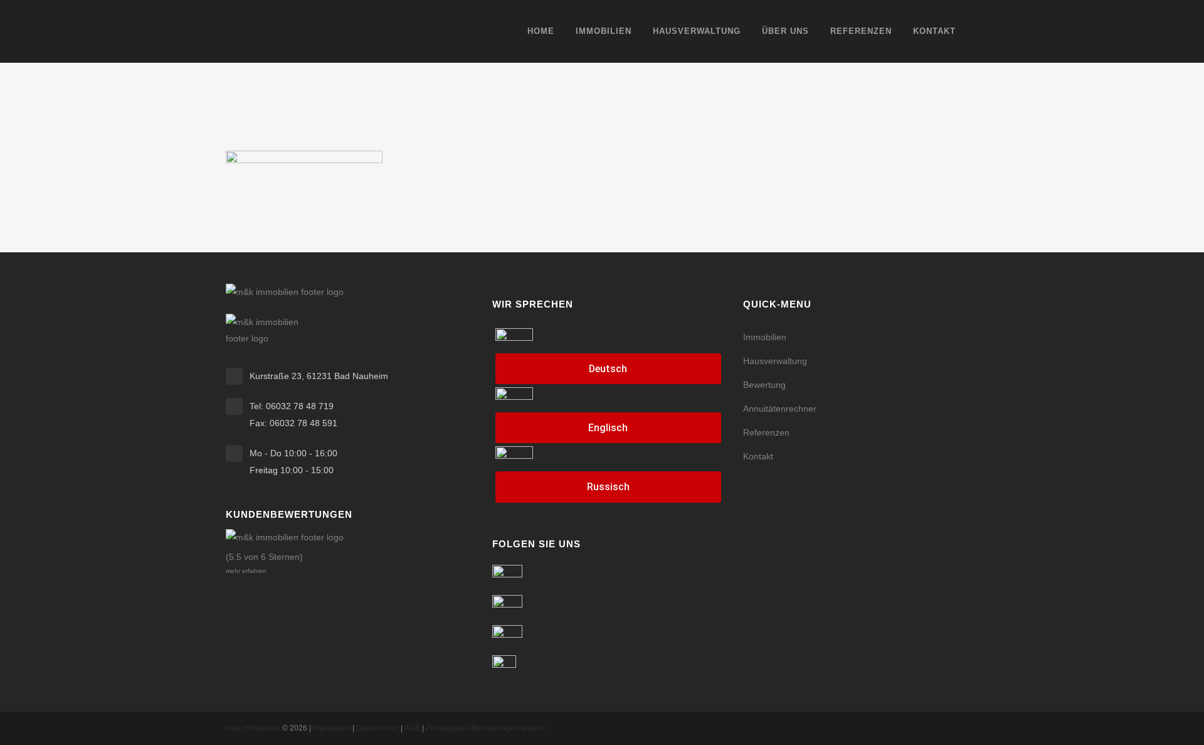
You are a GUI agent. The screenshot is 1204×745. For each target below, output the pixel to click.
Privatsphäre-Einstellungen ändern (485, 728)
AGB (412, 728)
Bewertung (764, 385)
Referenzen (766, 432)
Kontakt (758, 456)
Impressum (332, 728)
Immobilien (764, 337)
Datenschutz (377, 728)
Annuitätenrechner (779, 409)
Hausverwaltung (775, 361)
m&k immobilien (253, 728)
